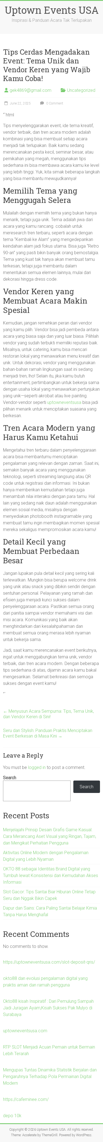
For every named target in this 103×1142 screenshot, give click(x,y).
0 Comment (54, 103)
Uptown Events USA (52, 10)
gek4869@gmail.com (30, 90)
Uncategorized (81, 90)
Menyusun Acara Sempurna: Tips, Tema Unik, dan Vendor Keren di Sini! (48, 714)
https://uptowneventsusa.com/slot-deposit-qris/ (49, 962)
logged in (37, 767)
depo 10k (12, 1115)
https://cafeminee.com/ (26, 1099)
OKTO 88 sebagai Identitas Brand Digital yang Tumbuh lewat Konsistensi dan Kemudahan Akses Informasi (50, 875)
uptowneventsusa (64, 402)
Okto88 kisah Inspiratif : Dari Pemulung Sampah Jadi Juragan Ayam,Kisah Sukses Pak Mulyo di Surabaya (48, 1008)
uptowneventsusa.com (25, 1030)
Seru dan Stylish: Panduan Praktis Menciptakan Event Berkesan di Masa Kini (47, 733)
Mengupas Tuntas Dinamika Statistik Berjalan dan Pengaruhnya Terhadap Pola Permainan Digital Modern (50, 1076)
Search (9, 777)
